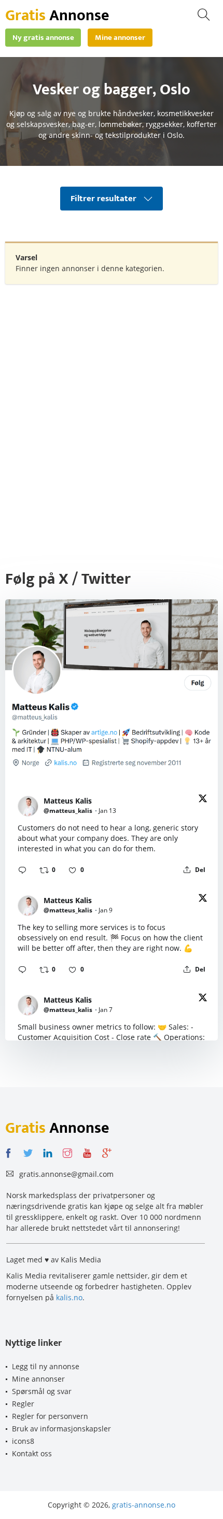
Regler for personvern (50, 1416)
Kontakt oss (32, 1453)
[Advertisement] (111, 405)
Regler (23, 1404)
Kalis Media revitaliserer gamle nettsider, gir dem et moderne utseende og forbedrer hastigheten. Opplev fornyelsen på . (98, 1286)
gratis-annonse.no (143, 1505)
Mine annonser (38, 1379)
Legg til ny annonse (45, 1366)
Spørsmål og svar (42, 1391)
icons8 (23, 1441)
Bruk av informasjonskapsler (61, 1428)
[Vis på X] (202, 800)
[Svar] (22, 870)
